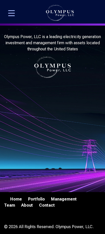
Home (16, 199)
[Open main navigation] (11, 12)
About (27, 205)
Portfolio (36, 199)
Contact (47, 205)
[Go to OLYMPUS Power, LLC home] (60, 13)
